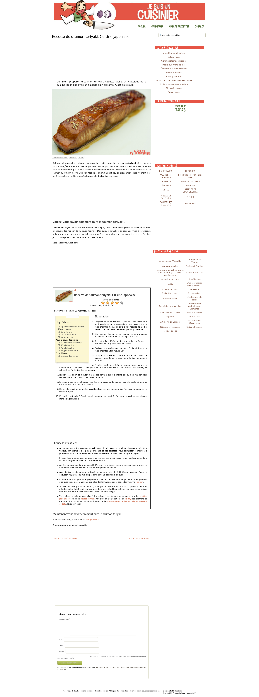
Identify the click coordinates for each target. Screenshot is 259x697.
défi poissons (92, 520)
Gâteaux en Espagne (170, 327)
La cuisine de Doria (170, 279)
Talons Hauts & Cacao (170, 313)
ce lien (140, 482)
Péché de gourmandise (170, 306)
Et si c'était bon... (170, 293)
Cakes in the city (194, 272)
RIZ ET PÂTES (165, 171)
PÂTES (166, 191)
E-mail (62, 645)
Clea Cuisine (194, 279)
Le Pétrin (194, 289)
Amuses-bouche (170, 266)
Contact (199, 26)
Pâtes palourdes (174, 76)
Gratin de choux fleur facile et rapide (174, 80)
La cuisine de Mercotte (170, 261)
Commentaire (64, 619)
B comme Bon (194, 293)
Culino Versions (170, 289)
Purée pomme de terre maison (173, 84)
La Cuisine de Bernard (170, 322)
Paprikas (170, 317)
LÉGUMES (190, 171)
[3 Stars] (111, 303)
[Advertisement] (101, 58)
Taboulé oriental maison (173, 53)
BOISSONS (190, 204)
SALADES (190, 185)
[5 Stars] (121, 303)
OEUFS (190, 197)
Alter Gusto (194, 317)
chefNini (170, 284)
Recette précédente (65, 539)
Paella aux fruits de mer (173, 65)
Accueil (142, 26)
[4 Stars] (116, 303)
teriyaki (81, 157)
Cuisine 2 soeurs (194, 327)
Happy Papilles (170, 331)
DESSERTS (166, 181)
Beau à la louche (194, 313)
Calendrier (157, 26)
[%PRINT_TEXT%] (75, 290)
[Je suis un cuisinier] (129, 15)
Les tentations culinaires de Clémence (194, 306)
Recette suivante (139, 539)
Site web (62, 651)
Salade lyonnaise (174, 73)
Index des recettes (179, 26)
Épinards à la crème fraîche (174, 69)
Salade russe (174, 57)
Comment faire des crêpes (174, 61)
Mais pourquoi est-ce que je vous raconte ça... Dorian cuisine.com (169, 272)
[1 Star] (102, 303)
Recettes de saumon (59, 157)
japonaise (72, 157)
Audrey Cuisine (170, 299)
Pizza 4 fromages (174, 88)
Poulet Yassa (174, 92)
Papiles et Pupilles (194, 266)
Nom (61, 639)
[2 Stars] (107, 303)
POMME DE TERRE (190, 181)
